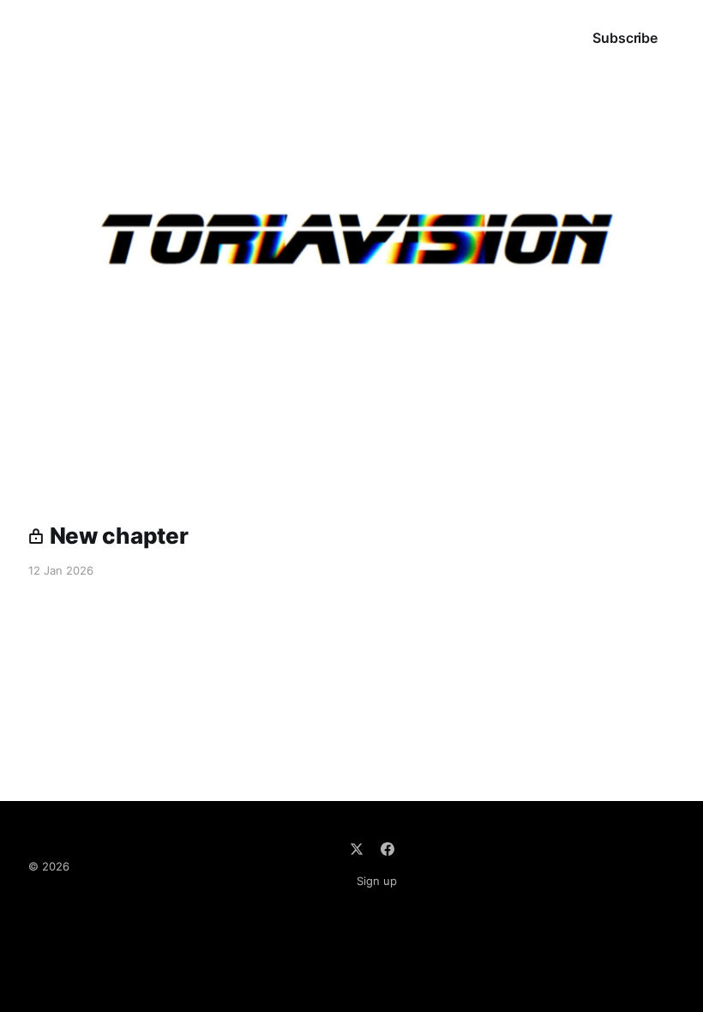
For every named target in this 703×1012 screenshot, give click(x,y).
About (114, 37)
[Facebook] (387, 849)
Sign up (377, 881)
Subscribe (625, 37)
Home (47, 37)
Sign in (536, 37)
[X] (357, 849)
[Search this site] (482, 37)
